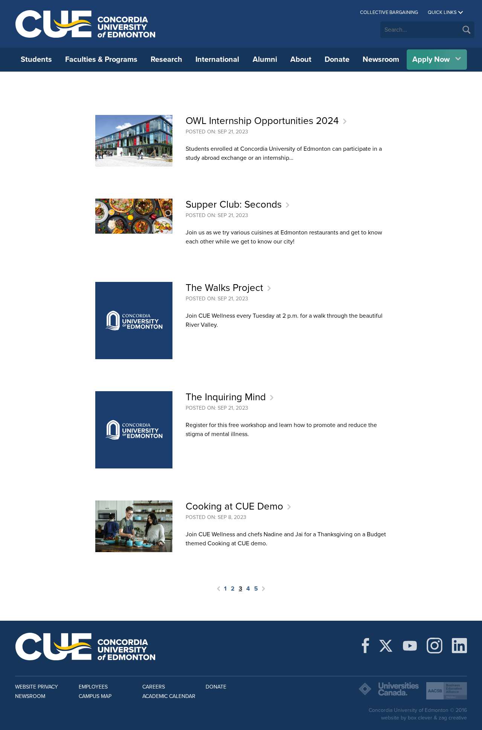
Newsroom (381, 59)
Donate (337, 59)
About (300, 59)
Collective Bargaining (389, 12)
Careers (153, 687)
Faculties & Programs (101, 59)
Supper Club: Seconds (234, 204)
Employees (93, 687)
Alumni (265, 59)
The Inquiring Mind (226, 397)
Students (36, 59)
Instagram (434, 645)
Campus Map (95, 696)
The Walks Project (224, 288)
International (217, 59)
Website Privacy (36, 687)
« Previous (218, 588)
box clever (420, 718)
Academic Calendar (168, 696)
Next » (263, 588)
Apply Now (431, 59)
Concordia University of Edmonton (85, 23)
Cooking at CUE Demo (234, 506)
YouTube (410, 645)
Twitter (385, 645)
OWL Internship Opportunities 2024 (262, 121)
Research (166, 59)
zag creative (453, 718)
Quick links (442, 12)
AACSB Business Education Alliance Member (446, 690)
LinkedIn (459, 645)
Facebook (365, 645)
